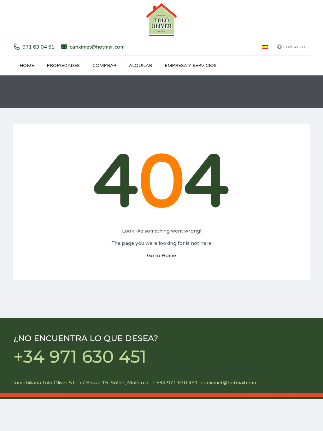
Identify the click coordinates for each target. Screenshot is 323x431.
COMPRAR (104, 65)
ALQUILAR (140, 65)
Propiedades (63, 65)
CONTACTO (294, 47)
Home (27, 65)
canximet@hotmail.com (97, 47)
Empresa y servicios (191, 65)
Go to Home (161, 255)
